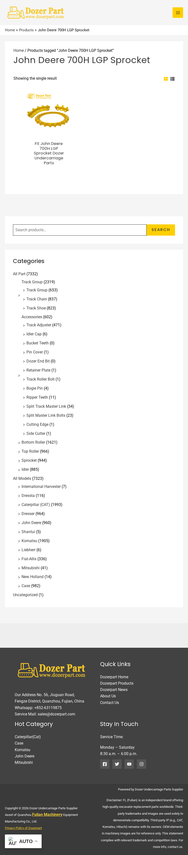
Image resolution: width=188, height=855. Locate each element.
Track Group (32, 282)
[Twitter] (117, 764)
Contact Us (109, 702)
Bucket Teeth (37, 343)
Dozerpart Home (114, 677)
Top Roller (30, 451)
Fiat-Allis (29, 559)
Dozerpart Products (116, 683)
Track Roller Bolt (40, 379)
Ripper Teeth (37, 397)
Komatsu (29, 540)
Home (18, 50)
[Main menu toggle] (178, 12)
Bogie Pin (34, 388)
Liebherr (28, 550)
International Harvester (41, 486)
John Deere (31, 522)
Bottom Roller (33, 442)
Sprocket (29, 460)
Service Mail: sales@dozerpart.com (45, 714)
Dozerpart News (114, 689)
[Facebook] (104, 764)
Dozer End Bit (38, 361)
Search (161, 229)
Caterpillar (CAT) (36, 504)
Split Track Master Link (46, 406)
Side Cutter (35, 433)
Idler (25, 469)
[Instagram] (141, 764)
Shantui (28, 531)
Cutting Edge (37, 424)
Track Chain (36, 299)
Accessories (32, 317)
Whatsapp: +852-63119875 (38, 707)
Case (26, 585)
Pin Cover (34, 352)
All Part (19, 274)
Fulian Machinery (47, 814)
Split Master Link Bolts (45, 415)
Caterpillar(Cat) (28, 736)
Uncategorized (25, 594)
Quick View (48, 133)
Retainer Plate (38, 370)
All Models (22, 478)
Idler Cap (34, 334)
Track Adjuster (38, 325)
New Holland (33, 576)
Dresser (28, 513)
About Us (108, 696)
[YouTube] (129, 764)
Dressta (28, 495)
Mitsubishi (31, 568)
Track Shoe (36, 308)
